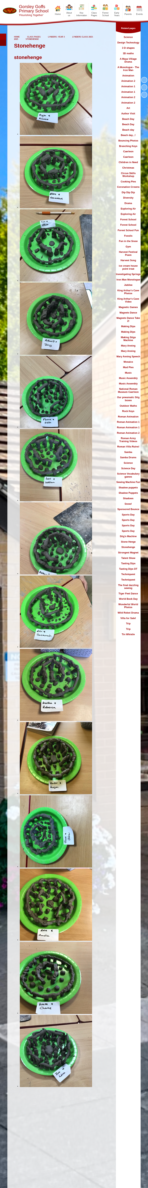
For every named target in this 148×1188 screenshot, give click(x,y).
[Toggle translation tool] (3, 43)
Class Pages (34, 37)
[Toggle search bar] (3, 37)
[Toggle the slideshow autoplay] (144, 80)
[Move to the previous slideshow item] (144, 87)
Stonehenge (32, 39)
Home (17, 37)
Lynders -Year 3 (56, 37)
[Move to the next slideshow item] (144, 95)
